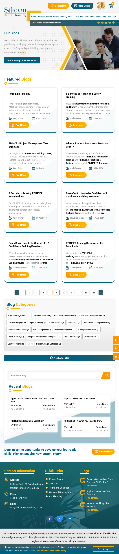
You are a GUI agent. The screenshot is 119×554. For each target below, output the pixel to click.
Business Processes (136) (65, 315)
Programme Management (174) (97, 322)
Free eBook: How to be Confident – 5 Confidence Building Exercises (86, 195)
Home (33, 16)
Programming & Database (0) (48, 344)
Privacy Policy (56, 479)
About (92, 16)
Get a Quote (84, 5)
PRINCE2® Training (97, 163)
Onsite (76, 16)
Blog (104, 16)
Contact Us (60, 5)
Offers (98, 16)
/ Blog (17, 60)
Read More (21, 125)
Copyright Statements (60, 492)
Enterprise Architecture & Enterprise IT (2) (44, 336)
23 (86, 292)
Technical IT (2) (74, 322)
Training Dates (66, 16)
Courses (40, 16)
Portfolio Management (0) (18, 329)
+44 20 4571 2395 (19, 497)
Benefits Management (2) (64, 329)
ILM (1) (30, 344)
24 (94, 292)
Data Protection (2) (72, 336)
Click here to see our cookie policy (51, 550)
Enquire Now (105, 451)
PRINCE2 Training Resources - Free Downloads (85, 244)
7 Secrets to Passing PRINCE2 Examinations (25, 195)
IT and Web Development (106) (92, 315)
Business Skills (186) (42, 315)
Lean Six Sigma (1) (16, 344)
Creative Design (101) (17, 322)
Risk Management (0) (42, 329)
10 (70, 292)
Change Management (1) (88, 329)
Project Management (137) (19, 315)
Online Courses (52, 16)
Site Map (53, 483)
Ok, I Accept (103, 549)
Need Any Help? (61, 357)
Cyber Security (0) (56, 322)
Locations (84, 16)
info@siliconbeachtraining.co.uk (26, 507)
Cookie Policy (55, 496)
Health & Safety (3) (16, 336)
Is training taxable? (19, 93)
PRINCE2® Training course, (38, 153)
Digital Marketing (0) (37, 322)
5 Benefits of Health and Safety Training (83, 95)
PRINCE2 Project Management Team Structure (29, 145)
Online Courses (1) (91, 336)
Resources (112, 16)
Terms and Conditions (60, 487)
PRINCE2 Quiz (77, 262)
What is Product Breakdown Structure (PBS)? (87, 145)
